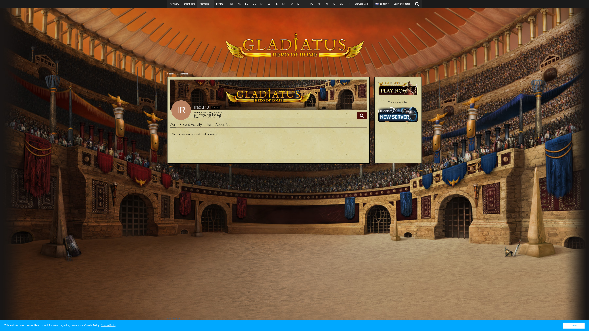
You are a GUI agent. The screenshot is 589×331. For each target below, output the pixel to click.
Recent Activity (190, 124)
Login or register (402, 3)
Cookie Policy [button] (108, 325)
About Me (223, 124)
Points (197, 117)
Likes (208, 124)
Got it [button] (574, 325)
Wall (173, 124)
